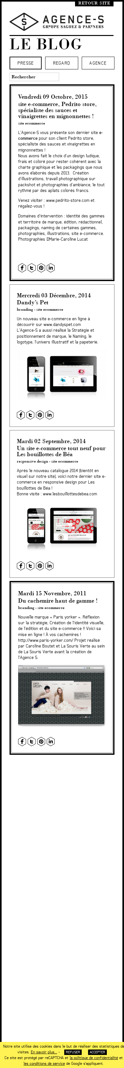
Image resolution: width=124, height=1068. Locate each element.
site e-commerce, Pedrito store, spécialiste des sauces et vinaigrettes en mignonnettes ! (57, 110)
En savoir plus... (44, 1052)
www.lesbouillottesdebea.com (70, 494)
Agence (98, 63)
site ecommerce (31, 123)
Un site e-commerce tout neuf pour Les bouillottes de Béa (61, 451)
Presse (25, 63)
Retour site (94, 3)
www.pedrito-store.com (67, 201)
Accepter (97, 1052)
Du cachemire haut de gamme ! (58, 600)
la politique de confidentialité (94, 1058)
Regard (62, 63)
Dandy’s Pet (32, 302)
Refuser (73, 1052)
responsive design (32, 461)
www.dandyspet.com (62, 325)
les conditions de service (44, 1063)
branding (25, 309)
